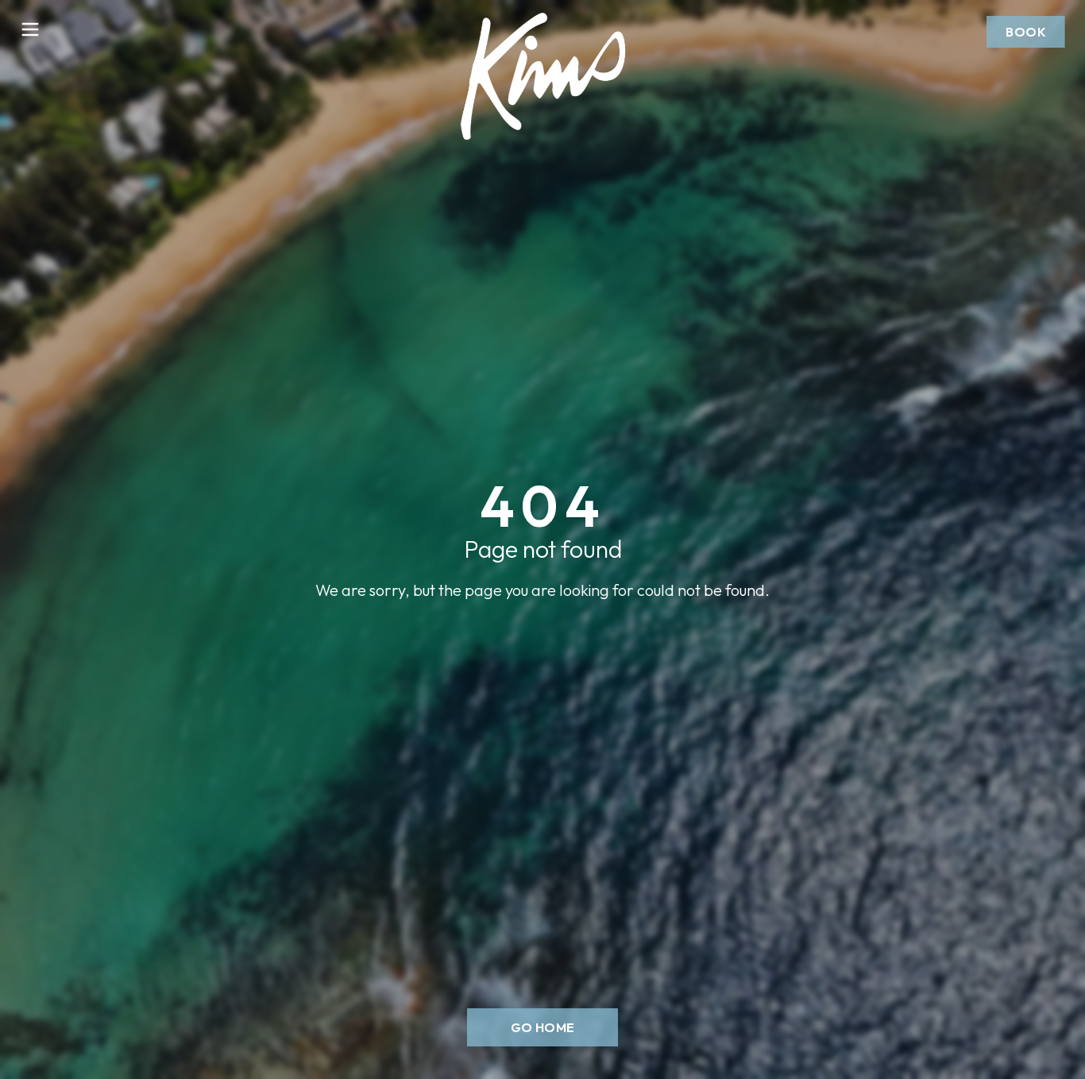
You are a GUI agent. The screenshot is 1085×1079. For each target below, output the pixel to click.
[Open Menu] (30, 29)
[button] (1026, 31)
